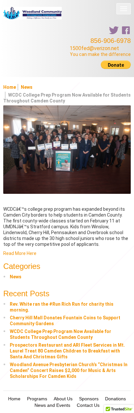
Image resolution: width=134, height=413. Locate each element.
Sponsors (89, 398)
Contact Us (88, 405)
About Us (63, 398)
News (27, 87)
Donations (115, 398)
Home (9, 87)
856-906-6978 (110, 40)
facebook (126, 30)
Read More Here (19, 253)
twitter (114, 30)
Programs (37, 398)
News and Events (52, 405)
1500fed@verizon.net (94, 48)
